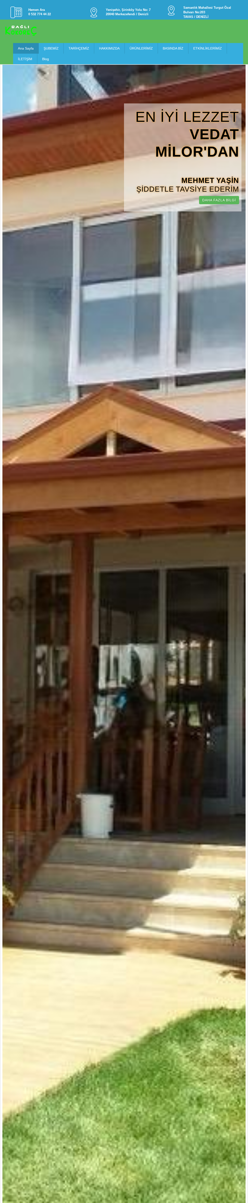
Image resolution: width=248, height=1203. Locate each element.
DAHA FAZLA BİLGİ (219, 200)
